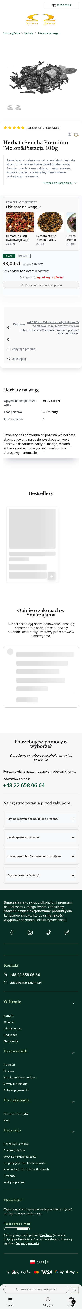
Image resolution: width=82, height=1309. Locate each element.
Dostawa (9, 1071)
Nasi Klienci (11, 1041)
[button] (41, 819)
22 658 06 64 (64, 5)
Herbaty (28, 33)
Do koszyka (52, 576)
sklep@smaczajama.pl (26, 982)
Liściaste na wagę (48, 33)
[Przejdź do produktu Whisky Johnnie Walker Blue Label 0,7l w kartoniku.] (32, 534)
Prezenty (9, 1176)
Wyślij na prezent (14, 1182)
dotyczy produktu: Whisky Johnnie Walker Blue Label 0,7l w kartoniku (43, 700)
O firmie (9, 1022)
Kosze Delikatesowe (16, 1144)
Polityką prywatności (27, 1243)
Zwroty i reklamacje (15, 1084)
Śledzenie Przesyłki (16, 1114)
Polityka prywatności (16, 1090)
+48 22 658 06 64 (24, 785)
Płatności (9, 1064)
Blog (6, 1120)
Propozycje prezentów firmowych (24, 1163)
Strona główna (11, 33)
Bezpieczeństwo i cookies (19, 1077)
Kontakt (8, 1015)
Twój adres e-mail (17, 1224)
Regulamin (10, 1035)
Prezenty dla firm (14, 1150)
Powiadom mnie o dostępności (43, 285)
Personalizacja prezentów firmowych (26, 1169)
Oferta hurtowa (13, 1028)
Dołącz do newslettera (22, 1229)
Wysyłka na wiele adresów (20, 1156)
